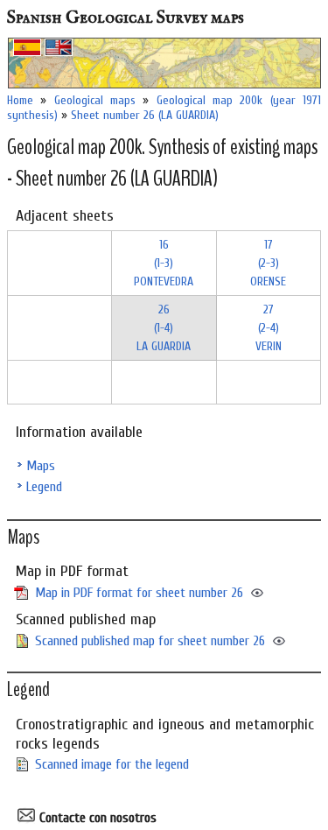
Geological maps (95, 100)
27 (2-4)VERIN (268, 328)
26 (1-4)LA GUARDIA (163, 328)
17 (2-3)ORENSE (268, 263)
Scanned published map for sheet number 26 (150, 641)
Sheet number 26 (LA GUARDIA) (145, 115)
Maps (40, 466)
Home (20, 100)
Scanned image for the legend (112, 764)
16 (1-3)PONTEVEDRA (163, 263)
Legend (44, 487)
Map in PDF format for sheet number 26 (139, 593)
